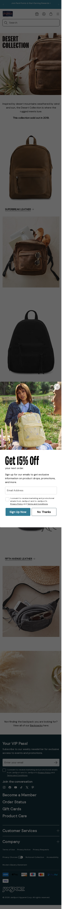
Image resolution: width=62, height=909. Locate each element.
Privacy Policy (16, 504)
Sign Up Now (18, 512)
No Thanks (44, 512)
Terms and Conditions (37, 504)
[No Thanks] (57, 387)
